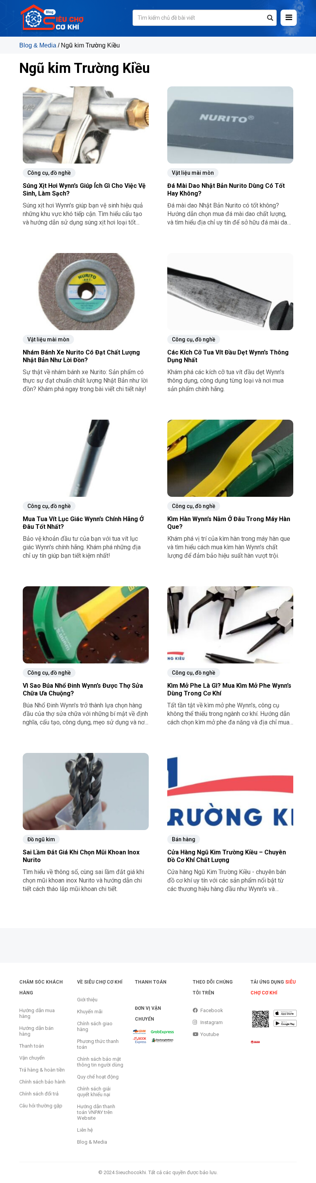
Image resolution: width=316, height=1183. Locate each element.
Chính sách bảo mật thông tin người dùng (100, 1062)
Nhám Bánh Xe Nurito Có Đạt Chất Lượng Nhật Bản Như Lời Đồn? (81, 356)
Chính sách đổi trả (39, 1094)
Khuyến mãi (90, 1011)
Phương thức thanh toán (98, 1044)
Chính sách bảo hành (42, 1082)
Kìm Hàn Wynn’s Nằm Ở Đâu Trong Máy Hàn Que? (228, 522)
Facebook (211, 1010)
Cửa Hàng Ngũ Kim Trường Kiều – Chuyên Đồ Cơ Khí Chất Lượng (226, 856)
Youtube (209, 1034)
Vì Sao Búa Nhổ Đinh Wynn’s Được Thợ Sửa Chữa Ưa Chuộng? (83, 689)
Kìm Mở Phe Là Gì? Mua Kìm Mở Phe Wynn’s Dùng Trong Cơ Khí (229, 689)
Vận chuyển (32, 1058)
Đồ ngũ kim (41, 839)
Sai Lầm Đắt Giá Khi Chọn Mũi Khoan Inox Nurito (81, 856)
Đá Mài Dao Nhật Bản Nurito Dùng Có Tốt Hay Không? (226, 189)
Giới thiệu (87, 999)
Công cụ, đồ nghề (49, 173)
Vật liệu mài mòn (193, 173)
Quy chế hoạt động (98, 1077)
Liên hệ (85, 1130)
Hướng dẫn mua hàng (37, 1013)
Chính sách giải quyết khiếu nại (94, 1091)
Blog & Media (37, 45)
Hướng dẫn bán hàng (36, 1031)
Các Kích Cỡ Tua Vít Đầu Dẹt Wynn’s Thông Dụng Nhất (228, 356)
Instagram (211, 1022)
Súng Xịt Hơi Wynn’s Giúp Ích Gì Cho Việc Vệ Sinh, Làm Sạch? (84, 189)
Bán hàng (183, 839)
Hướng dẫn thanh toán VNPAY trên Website (96, 1112)
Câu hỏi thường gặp (40, 1106)
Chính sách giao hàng (95, 1026)
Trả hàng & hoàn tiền (42, 1070)
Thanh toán (31, 1046)
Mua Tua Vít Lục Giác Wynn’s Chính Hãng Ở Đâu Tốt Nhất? (83, 522)
